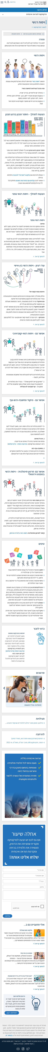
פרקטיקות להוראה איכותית (36, 14)
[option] (24, 691)
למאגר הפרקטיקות (39, 27)
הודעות (17, 1041)
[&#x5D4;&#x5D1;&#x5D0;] (4, 688)
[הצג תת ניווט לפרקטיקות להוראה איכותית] (2, 14)
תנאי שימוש (29, 1044)
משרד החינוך (39, 2)
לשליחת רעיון (12, 1012)
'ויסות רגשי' (36, 81)
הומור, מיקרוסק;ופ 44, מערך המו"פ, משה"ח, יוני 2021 (24, 742)
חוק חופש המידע (7, 1041)
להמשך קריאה (39, 256)
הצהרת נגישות (18, 1044)
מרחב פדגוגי (42, 10)
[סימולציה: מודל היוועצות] (24, 689)
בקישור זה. (9, 1035)
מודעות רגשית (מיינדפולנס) (15, 651)
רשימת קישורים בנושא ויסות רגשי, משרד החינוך (27, 738)
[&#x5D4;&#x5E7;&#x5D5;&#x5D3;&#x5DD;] (44, 688)
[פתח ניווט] (1, 2)
